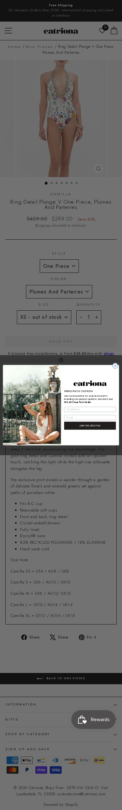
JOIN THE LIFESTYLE (90, 425)
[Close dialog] (115, 365)
